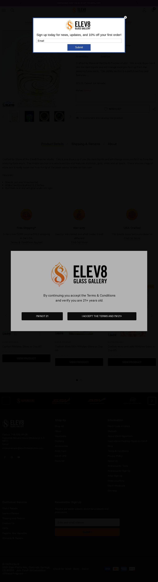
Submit (79, 47)
